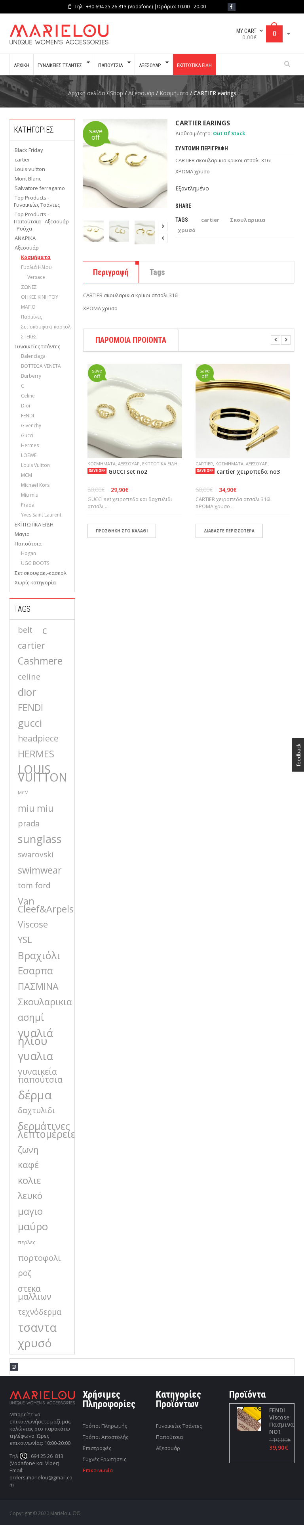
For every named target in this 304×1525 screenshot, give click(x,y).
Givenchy (31, 425)
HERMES (36, 753)
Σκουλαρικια (45, 1001)
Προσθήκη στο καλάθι (122, 531)
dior (27, 692)
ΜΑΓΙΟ (28, 306)
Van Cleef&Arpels (46, 905)
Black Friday (29, 150)
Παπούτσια (28, 543)
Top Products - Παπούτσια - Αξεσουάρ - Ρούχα (41, 221)
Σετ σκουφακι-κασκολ (45, 326)
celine (29, 676)
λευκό (30, 1195)
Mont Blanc (28, 178)
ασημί (31, 1017)
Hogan (28, 553)
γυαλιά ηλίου (35, 1036)
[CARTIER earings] (93, 231)
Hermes (30, 445)
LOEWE (28, 455)
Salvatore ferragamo (40, 188)
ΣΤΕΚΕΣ (29, 336)
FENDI (27, 415)
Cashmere (40, 661)
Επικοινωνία (98, 1470)
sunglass (40, 839)
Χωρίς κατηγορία (35, 582)
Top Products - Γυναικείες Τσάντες (37, 201)
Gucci (27, 435)
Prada (27, 504)
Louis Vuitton (35, 465)
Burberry (31, 376)
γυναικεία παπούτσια (40, 1075)
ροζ (25, 1273)
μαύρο (33, 1226)
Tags (157, 272)
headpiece (38, 738)
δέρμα (35, 1095)
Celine (28, 395)
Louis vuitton (30, 169)
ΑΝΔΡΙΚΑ (25, 238)
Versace (36, 277)
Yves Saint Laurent (41, 514)
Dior (26, 405)
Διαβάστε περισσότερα (229, 531)
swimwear (40, 870)
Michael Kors (35, 485)
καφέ (28, 1164)
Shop (116, 93)
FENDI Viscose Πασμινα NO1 (281, 1421)
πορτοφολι (39, 1257)
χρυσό (35, 1343)
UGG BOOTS (35, 563)
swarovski (35, 854)
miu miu (35, 808)
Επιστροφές (97, 1448)
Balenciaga (33, 356)
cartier (22, 159)
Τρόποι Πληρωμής (105, 1425)
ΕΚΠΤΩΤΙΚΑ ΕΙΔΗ (34, 524)
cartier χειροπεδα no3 (248, 471)
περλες (26, 1242)
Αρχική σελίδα (86, 93)
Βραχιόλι (39, 955)
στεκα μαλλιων (34, 1292)
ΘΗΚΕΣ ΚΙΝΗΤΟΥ (39, 297)
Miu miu (29, 495)
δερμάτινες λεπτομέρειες (49, 1130)
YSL (25, 939)
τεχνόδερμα (39, 1312)
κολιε (29, 1180)
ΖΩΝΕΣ (29, 287)
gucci (30, 722)
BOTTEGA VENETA (41, 366)
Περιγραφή (111, 272)
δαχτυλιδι (36, 1110)
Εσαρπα (35, 970)
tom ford (34, 885)
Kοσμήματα (174, 93)
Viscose (33, 924)
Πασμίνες (31, 316)
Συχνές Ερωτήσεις (104, 1459)
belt (25, 629)
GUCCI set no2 (127, 471)
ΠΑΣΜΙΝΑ (38, 986)
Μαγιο (22, 534)
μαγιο (30, 1211)
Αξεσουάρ (141, 93)
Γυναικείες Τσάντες (179, 1425)
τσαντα (37, 1327)
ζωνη (28, 1149)
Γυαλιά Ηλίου (36, 267)
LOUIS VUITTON (42, 773)
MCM (26, 475)
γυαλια (35, 1056)
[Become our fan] (232, 7)
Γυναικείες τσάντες (37, 346)
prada (29, 823)
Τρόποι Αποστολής (105, 1436)
